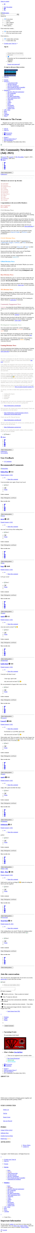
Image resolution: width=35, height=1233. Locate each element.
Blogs (9, 104)
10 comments (4, 158)
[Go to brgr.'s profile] (3, 563)
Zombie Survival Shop (7, 1136)
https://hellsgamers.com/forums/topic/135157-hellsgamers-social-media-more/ (16, 413)
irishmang (4, 824)
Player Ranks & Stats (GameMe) (16, 87)
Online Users (11, 108)
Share (4, 160)
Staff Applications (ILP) (13, 98)
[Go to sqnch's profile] (3, 613)
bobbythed (4, 664)
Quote (5, 489)
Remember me (11, 58)
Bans (5, 111)
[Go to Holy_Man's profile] (4, 868)
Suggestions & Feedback (14, 89)
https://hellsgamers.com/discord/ (12, 420)
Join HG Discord (12, 84)
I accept (4, 1230)
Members (6, 90)
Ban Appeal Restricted (13, 1058)
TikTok (5, 1113)
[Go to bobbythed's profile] (4, 660)
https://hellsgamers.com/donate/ (12, 405)
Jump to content (5, 1)
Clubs (9, 101)
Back (8, 1170)
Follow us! (6, 1109)
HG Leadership (11, 93)
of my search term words (14, 31)
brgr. (2, 566)
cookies (12, 1224)
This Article (9, 24)
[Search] (18, 14)
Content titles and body (12, 39)
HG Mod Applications (13, 96)
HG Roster (10, 95)
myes (2, 519)
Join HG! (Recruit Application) (15, 92)
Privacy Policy (27, 1145)
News (5, 113)
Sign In (10, 61)
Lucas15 (11, 157)
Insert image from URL (13, 1011)
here (31, 335)
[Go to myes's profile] (3, 516)
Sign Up (6, 77)
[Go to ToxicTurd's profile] (4, 917)
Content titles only (11, 40)
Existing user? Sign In (10, 43)
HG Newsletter (20, 157)
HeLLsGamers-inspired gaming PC (24, 386)
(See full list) (18, 1052)
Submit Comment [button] (9, 1025)
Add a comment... (7, 991)
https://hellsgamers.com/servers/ (12, 427)
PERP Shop (4, 1138)
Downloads (10, 105)
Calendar (6, 114)
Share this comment (12, 479)
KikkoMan (4, 472)
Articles (8, 21)
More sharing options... (7, 172)
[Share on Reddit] (4, 165)
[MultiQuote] (5, 488)
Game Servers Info (12, 83)
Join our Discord (7, 1121)
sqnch (3, 616)
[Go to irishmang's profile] (4, 821)
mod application (28, 226)
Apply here (21, 285)
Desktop (6, 1017)
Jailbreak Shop (5, 1133)
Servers (6, 81)
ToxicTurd (4, 921)
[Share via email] (4, 167)
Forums (6, 80)
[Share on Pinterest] (4, 168)
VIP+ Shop (7, 110)
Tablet (5, 1018)
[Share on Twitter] (4, 162)
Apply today (17, 320)
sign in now (4, 979)
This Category (10, 22)
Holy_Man (4, 872)
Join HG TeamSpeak (13, 86)
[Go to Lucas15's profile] (4, 157)
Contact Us (26, 1146)
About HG (10, 99)
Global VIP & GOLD (6, 1130)
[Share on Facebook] (4, 164)
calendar (17, 314)
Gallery (9, 102)
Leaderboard (10, 107)
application (13, 300)
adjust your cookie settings (20, 1225)
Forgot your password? (13, 64)
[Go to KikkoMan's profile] (4, 468)
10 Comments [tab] (8, 461)
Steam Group (6, 1117)
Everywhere (9, 19)
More (5, 116)
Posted (7, 475)
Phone (5, 1020)
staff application (5, 351)
